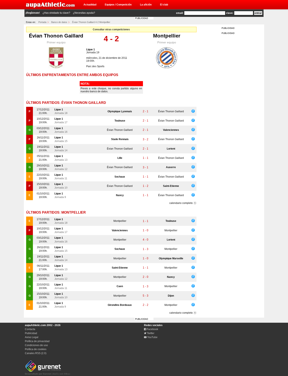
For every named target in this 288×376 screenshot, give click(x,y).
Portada (42, 22)
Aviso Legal (31, 337)
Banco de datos (59, 22)
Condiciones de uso (36, 345)
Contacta (30, 329)
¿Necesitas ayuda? (84, 12)
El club (164, 4)
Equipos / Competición (118, 4)
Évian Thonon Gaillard (56, 36)
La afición (146, 4)
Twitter (150, 333)
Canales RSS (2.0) (35, 353)
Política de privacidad (37, 341)
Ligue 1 (90, 49)
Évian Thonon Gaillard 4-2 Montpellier (91, 22)
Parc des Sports (95, 66)
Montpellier (166, 36)
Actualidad (89, 4)
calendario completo (181, 203)
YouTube (152, 337)
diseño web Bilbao (47, 374)
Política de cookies (35, 349)
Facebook (152, 329)
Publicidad (31, 333)
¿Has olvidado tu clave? (56, 12)
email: (179, 13)
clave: (229, 13)
